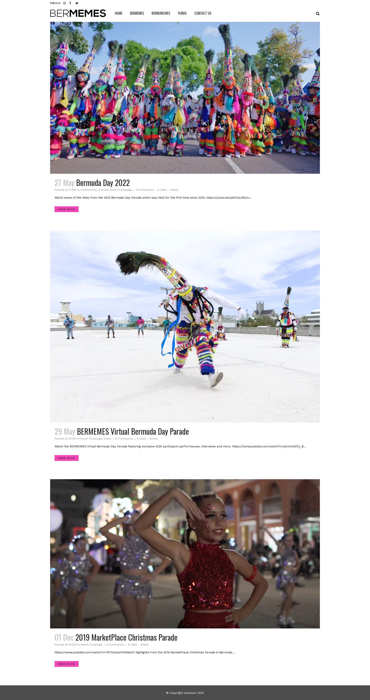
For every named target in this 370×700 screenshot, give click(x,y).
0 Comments (145, 189)
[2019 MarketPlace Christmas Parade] (185, 553)
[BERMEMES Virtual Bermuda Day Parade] (185, 326)
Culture (103, 189)
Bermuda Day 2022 (103, 182)
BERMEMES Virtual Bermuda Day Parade (133, 431)
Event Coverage (121, 189)
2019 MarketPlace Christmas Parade (126, 637)
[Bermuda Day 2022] (185, 98)
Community (89, 189)
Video (108, 438)
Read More (66, 209)
